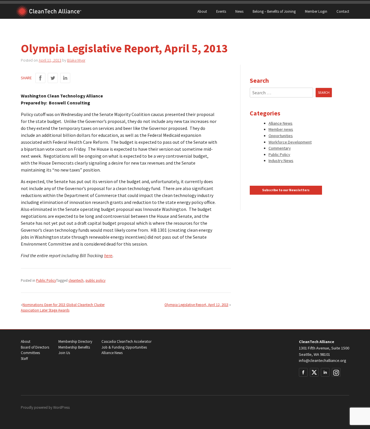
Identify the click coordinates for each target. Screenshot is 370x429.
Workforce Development (290, 142)
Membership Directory (75, 341)
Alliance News (281, 123)
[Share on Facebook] (40, 78)
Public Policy (46, 280)
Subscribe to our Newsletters (286, 190)
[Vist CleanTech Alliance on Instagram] (336, 372)
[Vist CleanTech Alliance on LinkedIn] (325, 372)
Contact (342, 11)
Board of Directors (35, 347)
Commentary (280, 148)
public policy (96, 280)
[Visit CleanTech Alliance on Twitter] (314, 372)
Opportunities (281, 135)
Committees (30, 352)
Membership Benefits (74, 347)
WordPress (61, 407)
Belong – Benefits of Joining (274, 11)
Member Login (316, 11)
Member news (281, 129)
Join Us (64, 352)
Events (221, 11)
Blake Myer (76, 60)
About (202, 11)
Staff (24, 358)
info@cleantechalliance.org (322, 360)
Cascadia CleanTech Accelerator (126, 341)
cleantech (76, 280)
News (239, 11)
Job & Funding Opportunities (124, 347)
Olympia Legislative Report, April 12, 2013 (196, 304)
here (108, 255)
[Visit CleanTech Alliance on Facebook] (303, 372)
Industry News (281, 160)
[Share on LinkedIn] (65, 78)
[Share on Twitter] (53, 78)
